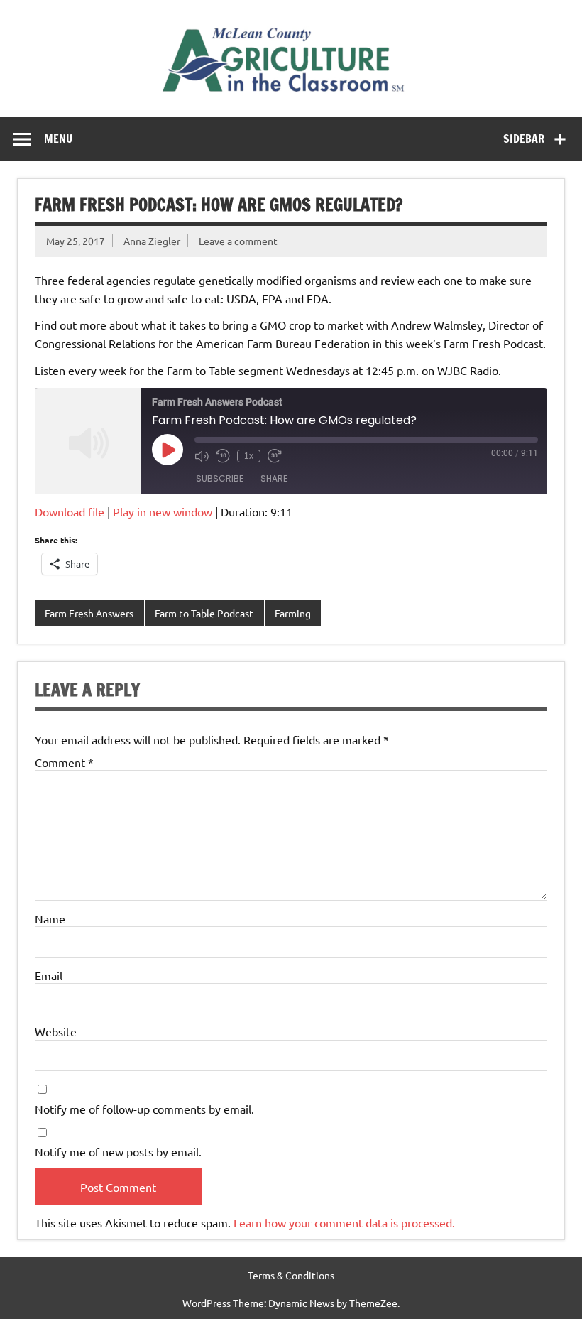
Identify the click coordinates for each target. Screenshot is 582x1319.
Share (273, 478)
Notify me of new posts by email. (118, 1151)
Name (50, 918)
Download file (69, 511)
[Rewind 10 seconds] (223, 456)
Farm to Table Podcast (204, 613)
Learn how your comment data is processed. (344, 1222)
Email (48, 975)
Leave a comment (238, 240)
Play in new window (162, 511)
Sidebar (523, 138)
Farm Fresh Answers (89, 613)
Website (56, 1031)
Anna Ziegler (151, 240)
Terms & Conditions (291, 1275)
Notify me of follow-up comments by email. (144, 1108)
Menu (58, 138)
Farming (293, 613)
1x (248, 456)
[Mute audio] (201, 456)
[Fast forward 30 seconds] (275, 456)
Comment (64, 762)
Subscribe (219, 478)
